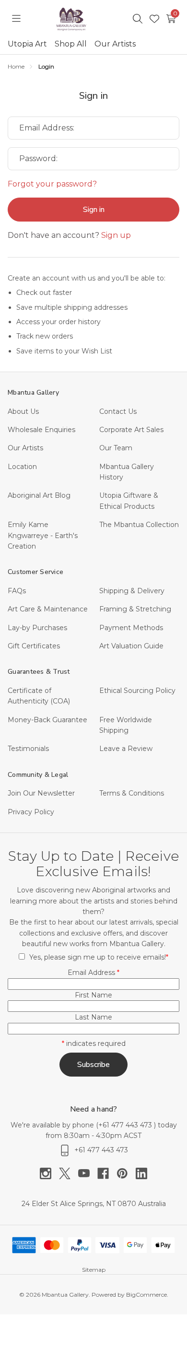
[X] (68, 1173)
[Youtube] (87, 1173)
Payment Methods (131, 627)
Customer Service (35, 571)
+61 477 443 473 (126, 1125)
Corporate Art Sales (131, 429)
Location (22, 466)
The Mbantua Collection (139, 524)
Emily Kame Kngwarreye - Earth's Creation (43, 535)
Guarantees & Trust (39, 671)
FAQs (17, 590)
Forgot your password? (52, 183)
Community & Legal (38, 774)
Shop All (71, 43)
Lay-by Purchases (37, 627)
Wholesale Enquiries (41, 429)
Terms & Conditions (131, 793)
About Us (23, 411)
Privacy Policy (31, 812)
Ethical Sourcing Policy (137, 690)
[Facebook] (107, 1173)
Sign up (116, 235)
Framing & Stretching (135, 609)
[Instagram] (49, 1173)
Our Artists (115, 43)
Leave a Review (125, 748)
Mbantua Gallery (33, 392)
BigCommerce (146, 1294)
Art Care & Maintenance (48, 609)
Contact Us (118, 411)
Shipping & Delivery (131, 590)
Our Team (115, 448)
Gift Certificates (34, 646)
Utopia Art (27, 43)
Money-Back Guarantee (47, 719)
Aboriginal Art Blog (39, 495)
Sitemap (93, 1269)
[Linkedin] (141, 1173)
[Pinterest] (126, 1173)
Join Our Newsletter (41, 793)
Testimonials (28, 748)
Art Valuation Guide (131, 646)
